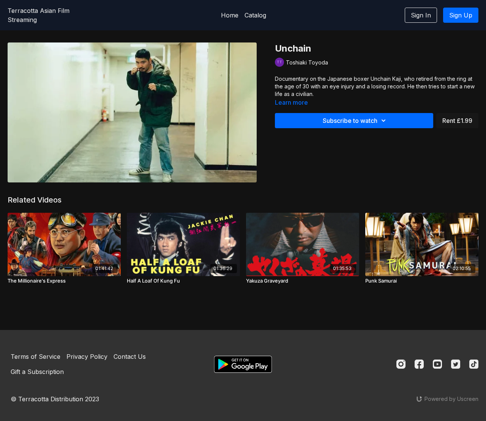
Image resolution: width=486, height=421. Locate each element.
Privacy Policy (86, 356)
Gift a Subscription (37, 371)
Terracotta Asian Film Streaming (38, 15)
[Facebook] (419, 364)
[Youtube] (437, 364)
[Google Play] (243, 364)
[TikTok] (473, 364)
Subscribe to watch (350, 120)
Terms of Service (35, 356)
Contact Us (130, 356)
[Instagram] (401, 364)
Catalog (255, 15)
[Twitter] (455, 364)
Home (229, 15)
